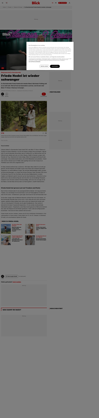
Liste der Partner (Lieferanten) (34, 61)
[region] (50, 56)
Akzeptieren (55, 66)
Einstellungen (44, 66)
